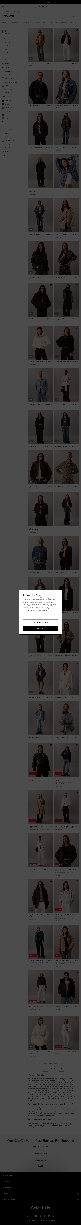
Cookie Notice (29, 610)
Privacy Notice (42, 610)
